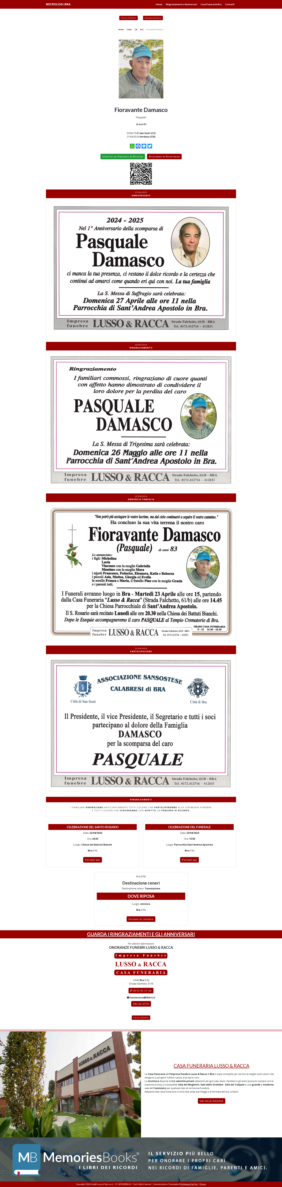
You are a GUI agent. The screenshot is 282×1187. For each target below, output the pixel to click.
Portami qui (92, 859)
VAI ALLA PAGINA (211, 1100)
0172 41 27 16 (142, 990)
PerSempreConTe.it (189, 1184)
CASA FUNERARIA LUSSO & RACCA (211, 1066)
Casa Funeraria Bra (211, 4)
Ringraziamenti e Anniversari (181, 4)
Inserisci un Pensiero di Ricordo (122, 156)
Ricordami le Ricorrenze (164, 156)
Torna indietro (128, 18)
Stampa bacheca (153, 18)
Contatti (229, 4)
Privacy (202, 1184)
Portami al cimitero (141, 919)
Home (159, 4)
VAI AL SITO (141, 1003)
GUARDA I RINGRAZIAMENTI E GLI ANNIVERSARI (141, 934)
